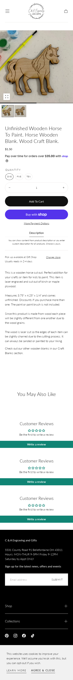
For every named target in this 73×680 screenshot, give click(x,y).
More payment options (36, 223)
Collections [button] (12, 621)
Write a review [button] (36, 444)
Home (8, 25)
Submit (57, 579)
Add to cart (36, 201)
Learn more (16, 670)
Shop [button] (8, 606)
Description (36, 232)
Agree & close (43, 670)
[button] (7, 11)
